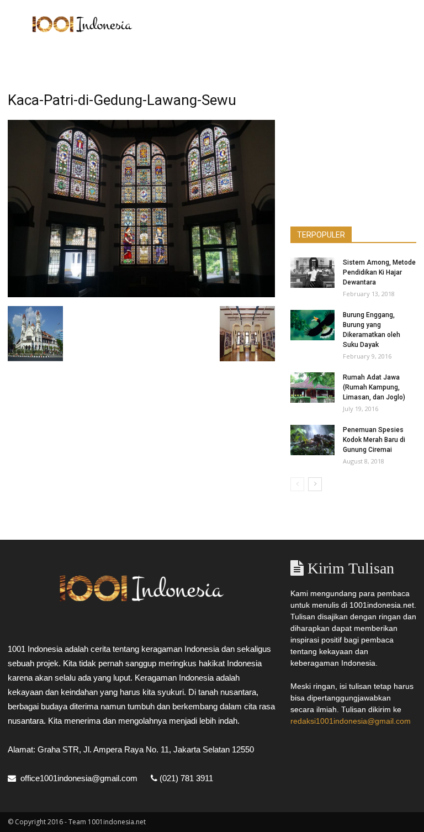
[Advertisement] (286, 24)
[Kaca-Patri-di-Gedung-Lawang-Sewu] (141, 294)
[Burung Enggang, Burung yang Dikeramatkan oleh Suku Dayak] (312, 325)
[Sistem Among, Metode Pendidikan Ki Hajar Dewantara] (312, 272)
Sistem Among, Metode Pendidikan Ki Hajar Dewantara (379, 272)
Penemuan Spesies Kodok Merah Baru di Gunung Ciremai (374, 440)
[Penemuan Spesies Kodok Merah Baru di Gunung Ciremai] (312, 440)
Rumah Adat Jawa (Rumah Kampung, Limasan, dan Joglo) (374, 387)
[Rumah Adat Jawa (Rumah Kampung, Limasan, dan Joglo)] (312, 387)
